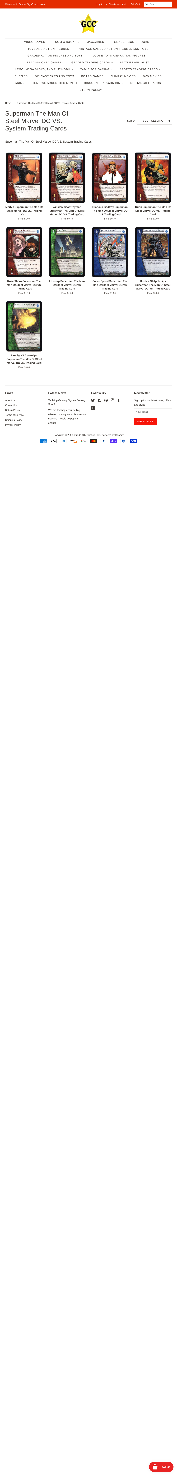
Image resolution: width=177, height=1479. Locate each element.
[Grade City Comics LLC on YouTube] (93, 408)
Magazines (96, 41)
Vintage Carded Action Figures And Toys (114, 48)
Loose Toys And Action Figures (120, 55)
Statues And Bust (134, 62)
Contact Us (11, 405)
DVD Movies (152, 76)
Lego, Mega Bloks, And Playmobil (43, 69)
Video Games (35, 41)
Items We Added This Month (54, 82)
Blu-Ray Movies (123, 76)
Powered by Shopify (112, 435)
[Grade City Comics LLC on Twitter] (93, 401)
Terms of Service (14, 415)
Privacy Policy (13, 424)
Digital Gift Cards (145, 82)
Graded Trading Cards (91, 62)
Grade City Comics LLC (87, 435)
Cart (137, 4)
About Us (10, 400)
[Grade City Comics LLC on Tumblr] (119, 401)
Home (8, 103)
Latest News (57, 393)
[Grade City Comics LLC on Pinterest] (106, 401)
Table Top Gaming (95, 69)
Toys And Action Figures (49, 48)
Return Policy (90, 89)
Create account (117, 4)
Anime (20, 82)
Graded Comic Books (131, 41)
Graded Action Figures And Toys (55, 55)
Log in (99, 4)
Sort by (131, 120)
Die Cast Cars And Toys (54, 76)
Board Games (92, 76)
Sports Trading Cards (139, 69)
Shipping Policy (13, 420)
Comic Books (66, 41)
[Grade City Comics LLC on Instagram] (112, 401)
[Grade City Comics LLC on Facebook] (99, 401)
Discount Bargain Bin (102, 82)
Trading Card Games (44, 62)
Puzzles (21, 76)
